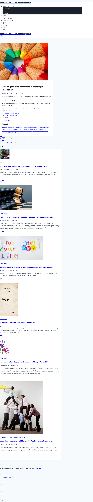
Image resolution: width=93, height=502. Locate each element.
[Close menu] (0, 474)
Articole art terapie (7, 83)
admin (4, 93)
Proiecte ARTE (22, 437)
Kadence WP (39, 468)
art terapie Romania (12, 129)
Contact (5, 27)
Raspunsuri (6, 23)
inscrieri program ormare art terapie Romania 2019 (28, 131)
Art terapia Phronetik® (9, 8)
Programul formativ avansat (12, 115)
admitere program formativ (9, 127)
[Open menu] (1, 36)
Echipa (5, 15)
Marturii (6, 13)
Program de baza (7, 17)
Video (6, 11)
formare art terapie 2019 (24, 129)
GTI (4, 29)
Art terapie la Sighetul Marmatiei (8, 142)
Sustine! (5, 30)
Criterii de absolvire (8, 20)
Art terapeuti (7, 10)
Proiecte (5, 25)
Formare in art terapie (18, 83)
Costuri (5, 22)
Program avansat (7, 18)
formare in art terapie (36, 129)
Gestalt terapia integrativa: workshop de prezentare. (13, 138)
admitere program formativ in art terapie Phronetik (29, 127)
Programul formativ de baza (12, 113)
